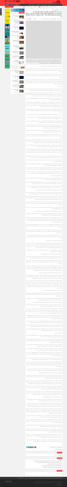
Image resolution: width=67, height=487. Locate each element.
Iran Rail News (47, 478)
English (30, 4)
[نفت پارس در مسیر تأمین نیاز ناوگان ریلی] (17, 17)
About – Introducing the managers (56, 478)
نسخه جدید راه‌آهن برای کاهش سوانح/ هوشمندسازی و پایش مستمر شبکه (30, 6)
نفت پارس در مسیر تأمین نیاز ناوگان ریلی (50, 6)
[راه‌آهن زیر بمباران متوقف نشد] (17, 37)
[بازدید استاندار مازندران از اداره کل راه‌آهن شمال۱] (17, 57)
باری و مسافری (50, 4)
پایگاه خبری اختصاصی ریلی (40, 478)
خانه (61, 4)
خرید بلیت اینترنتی (44, 4)
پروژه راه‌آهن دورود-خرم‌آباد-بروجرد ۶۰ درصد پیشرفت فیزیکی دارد (51, 465)
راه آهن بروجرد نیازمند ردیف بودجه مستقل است (54, 464)
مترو (53, 4)
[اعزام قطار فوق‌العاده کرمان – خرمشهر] (17, 91)
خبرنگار (56, 449)
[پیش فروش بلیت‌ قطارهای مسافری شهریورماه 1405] (17, 32)
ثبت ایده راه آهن (21, 478)
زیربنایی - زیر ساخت (55, 9)
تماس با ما (33, 4)
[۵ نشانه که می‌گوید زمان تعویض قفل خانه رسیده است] (17, 42)
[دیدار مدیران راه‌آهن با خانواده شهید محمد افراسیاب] (17, 48)
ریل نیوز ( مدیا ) (38, 4)
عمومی (58, 4)
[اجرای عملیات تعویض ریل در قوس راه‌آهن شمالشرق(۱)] (17, 72)
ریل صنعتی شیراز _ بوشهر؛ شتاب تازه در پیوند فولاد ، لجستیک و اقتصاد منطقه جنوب (49, 462)
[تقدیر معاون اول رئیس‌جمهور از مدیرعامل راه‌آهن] (17, 62)
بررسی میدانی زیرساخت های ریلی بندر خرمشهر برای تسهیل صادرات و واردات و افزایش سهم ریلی (47, 460)
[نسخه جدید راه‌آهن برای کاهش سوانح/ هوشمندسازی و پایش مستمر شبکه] (17, 22)
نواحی (56, 4)
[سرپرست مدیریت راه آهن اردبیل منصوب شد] (17, 28)
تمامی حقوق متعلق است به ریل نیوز (58, 485)
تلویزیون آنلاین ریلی (32, 478)
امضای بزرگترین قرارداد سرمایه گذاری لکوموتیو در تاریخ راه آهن (52, 467)
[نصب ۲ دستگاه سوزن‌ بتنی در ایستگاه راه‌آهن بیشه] (17, 53)
